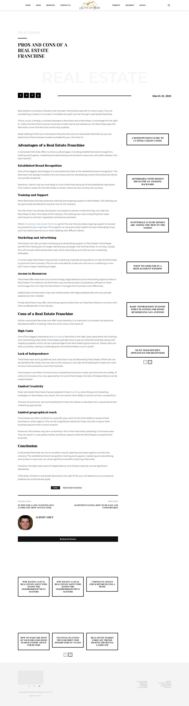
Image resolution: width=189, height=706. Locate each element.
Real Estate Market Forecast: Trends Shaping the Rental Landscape (102, 641)
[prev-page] (66, 655)
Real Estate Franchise (72, 487)
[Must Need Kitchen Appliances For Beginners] (147, 335)
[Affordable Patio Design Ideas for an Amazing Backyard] (147, 164)
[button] (168, 5)
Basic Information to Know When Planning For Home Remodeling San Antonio (147, 309)
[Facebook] (20, 95)
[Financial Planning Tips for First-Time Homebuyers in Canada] (68, 617)
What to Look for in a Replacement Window (147, 267)
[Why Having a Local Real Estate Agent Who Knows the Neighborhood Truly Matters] (33, 561)
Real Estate (29, 32)
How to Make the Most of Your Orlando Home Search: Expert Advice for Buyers (33, 641)
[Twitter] (26, 95)
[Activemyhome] (91, 5)
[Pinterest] (32, 95)
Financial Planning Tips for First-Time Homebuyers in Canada (68, 640)
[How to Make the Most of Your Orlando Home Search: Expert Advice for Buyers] (33, 617)
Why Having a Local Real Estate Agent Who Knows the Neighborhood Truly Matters (33, 587)
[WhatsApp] (38, 95)
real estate (58, 336)
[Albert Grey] (25, 522)
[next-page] (70, 655)
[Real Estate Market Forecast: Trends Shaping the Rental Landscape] (102, 617)
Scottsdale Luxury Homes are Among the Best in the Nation (147, 225)
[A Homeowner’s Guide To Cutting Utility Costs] (147, 123)
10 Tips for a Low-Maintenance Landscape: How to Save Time (36, 506)
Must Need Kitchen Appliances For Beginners (147, 351)
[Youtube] (39, 686)
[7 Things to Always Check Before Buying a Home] (102, 561)
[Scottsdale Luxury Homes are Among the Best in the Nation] (147, 207)
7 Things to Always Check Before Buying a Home (102, 584)
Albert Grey (44, 517)
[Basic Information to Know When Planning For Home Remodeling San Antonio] (147, 292)
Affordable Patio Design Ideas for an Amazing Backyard (148, 181)
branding (75, 392)
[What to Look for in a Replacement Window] (147, 251)
